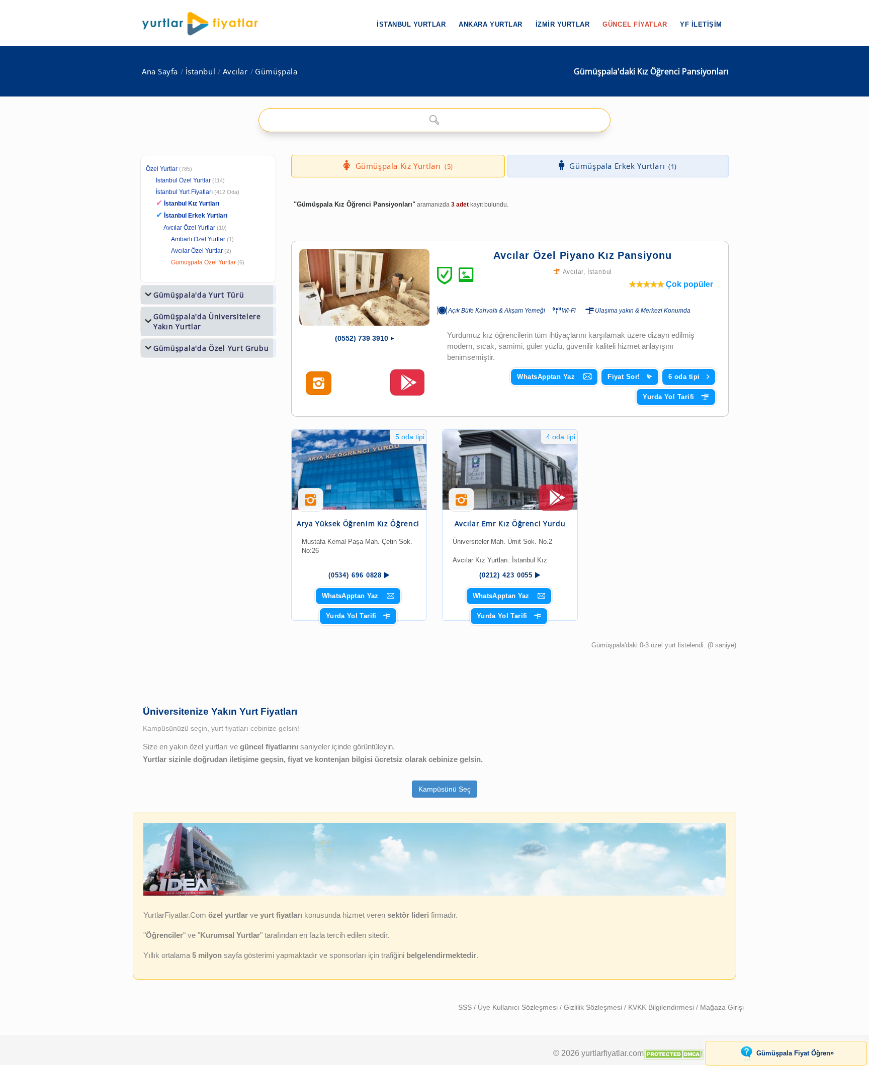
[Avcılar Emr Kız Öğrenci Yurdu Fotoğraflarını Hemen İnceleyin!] (461, 504)
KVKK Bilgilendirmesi (662, 1007)
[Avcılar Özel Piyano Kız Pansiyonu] (364, 287)
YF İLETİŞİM (701, 24)
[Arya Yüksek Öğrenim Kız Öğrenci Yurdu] (359, 470)
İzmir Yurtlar (563, 24)
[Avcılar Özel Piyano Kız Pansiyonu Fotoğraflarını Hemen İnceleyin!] (318, 383)
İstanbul (200, 71)
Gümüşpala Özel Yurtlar (203, 262)
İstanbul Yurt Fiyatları (197, 192)
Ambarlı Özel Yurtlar (198, 239)
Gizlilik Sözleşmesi (594, 1007)
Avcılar (235, 71)
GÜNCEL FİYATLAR (634, 24)
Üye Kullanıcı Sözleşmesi (519, 1007)
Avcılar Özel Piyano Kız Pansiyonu (582, 255)
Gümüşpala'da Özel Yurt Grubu (211, 348)
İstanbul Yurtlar (411, 24)
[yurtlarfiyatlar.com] (205, 24)
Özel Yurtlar (162, 168)
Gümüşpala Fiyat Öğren (795, 1053)
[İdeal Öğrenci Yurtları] (434, 894)
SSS (466, 1007)
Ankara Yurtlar (490, 24)
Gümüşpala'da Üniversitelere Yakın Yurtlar (207, 321)
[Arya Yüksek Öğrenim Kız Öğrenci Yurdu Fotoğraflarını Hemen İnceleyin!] (310, 504)
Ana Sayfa (160, 71)
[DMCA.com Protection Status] (674, 1052)
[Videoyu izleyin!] (407, 387)
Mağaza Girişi (722, 1007)
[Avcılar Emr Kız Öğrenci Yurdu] (510, 470)
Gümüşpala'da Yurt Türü (198, 295)
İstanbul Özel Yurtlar (183, 180)
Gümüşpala (276, 71)
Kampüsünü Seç (444, 789)
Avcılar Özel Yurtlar (189, 227)
